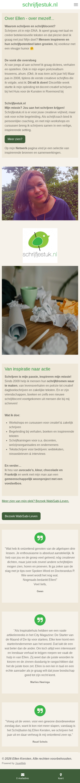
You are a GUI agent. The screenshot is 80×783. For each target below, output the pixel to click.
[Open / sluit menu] (76, 4)
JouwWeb (20, 763)
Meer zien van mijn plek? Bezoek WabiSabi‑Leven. (35, 501)
